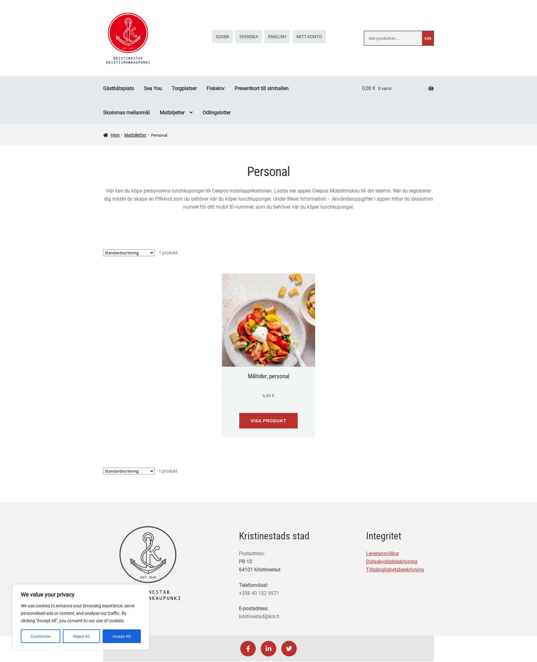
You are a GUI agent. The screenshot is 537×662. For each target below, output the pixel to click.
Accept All (121, 636)
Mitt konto (309, 36)
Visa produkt (268, 420)
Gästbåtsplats (118, 88)
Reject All (81, 636)
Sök (427, 38)
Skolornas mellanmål (126, 113)
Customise (40, 636)
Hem (115, 135)
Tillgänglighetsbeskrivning (395, 570)
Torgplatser (184, 88)
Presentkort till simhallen (262, 88)
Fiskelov (216, 88)
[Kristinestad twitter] (289, 648)
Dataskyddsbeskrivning (391, 562)
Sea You (153, 88)
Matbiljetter (172, 113)
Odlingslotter (217, 113)
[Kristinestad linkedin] (268, 648)
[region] (80, 617)
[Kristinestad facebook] (248, 648)
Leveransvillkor (382, 553)
